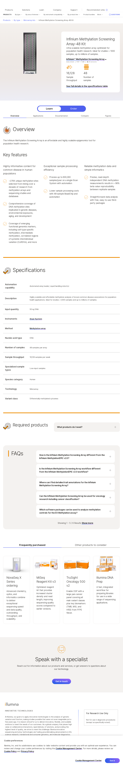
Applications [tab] (38, 116)
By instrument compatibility (53, 14)
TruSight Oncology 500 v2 (75, 581)
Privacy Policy (27, 751)
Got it (112, 760)
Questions (115, 14)
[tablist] (61, 109)
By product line (73, 14)
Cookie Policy (10, 751)
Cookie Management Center (69, 748)
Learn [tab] (49, 108)
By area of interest (32, 14)
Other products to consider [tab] (91, 544)
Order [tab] (73, 108)
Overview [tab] (14, 116)
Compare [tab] (85, 116)
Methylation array (38, 328)
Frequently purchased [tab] (32, 544)
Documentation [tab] (61, 116)
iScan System (36, 319)
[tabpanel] (61, 279)
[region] (61, 751)
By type (17, 14)
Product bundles (89, 14)
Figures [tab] (108, 116)
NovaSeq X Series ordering (13, 581)
